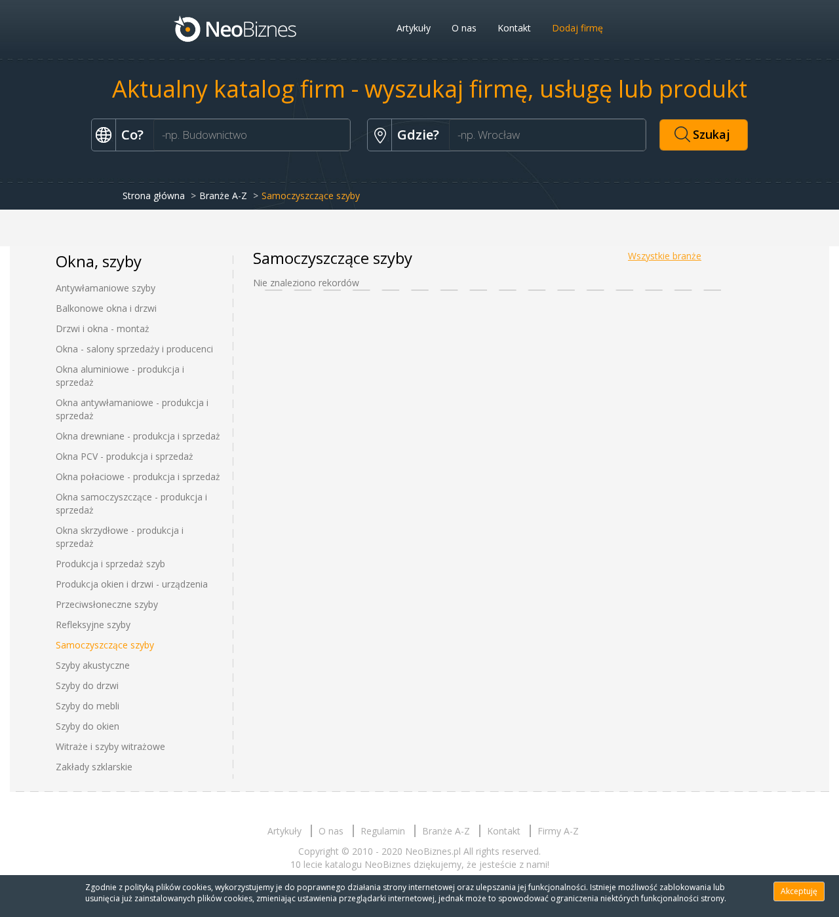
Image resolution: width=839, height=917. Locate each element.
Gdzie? (418, 134)
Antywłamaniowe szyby (105, 288)
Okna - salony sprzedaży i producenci (134, 349)
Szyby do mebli (87, 706)
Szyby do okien (87, 726)
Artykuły (414, 28)
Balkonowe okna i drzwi (106, 308)
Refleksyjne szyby (93, 624)
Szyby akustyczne (93, 665)
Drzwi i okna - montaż (102, 328)
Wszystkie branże (664, 256)
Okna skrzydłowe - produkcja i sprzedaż (120, 537)
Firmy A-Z (558, 831)
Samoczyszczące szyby (105, 645)
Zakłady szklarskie (94, 766)
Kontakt (514, 28)
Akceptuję (799, 891)
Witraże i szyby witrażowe (110, 746)
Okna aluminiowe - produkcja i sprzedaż (120, 375)
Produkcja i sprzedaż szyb (110, 563)
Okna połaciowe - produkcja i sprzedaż (138, 476)
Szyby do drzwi (87, 685)
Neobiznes (236, 28)
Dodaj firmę (577, 28)
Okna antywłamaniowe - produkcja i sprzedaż (132, 409)
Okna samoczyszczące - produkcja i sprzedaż (131, 503)
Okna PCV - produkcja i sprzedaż (124, 456)
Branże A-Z (223, 195)
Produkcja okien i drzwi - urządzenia (132, 584)
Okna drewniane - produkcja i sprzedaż (138, 436)
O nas (464, 28)
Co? (132, 134)
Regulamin (383, 831)
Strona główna (154, 195)
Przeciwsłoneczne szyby (107, 604)
